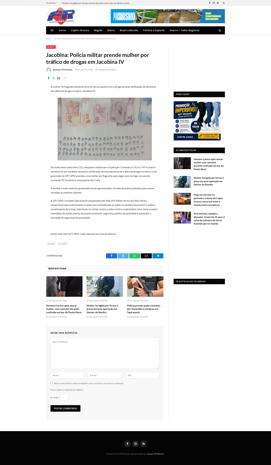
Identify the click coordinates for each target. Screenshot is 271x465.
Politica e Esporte (154, 30)
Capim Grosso (80, 30)
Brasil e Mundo (129, 30)
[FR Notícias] (61, 16)
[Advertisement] (199, 65)
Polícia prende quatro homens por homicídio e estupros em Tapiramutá (143, 309)
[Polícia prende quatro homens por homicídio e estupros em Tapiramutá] (145, 286)
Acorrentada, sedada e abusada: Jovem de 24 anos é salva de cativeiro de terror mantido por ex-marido (209, 218)
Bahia (111, 30)
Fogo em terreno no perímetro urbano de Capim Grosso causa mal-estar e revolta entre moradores (208, 199)
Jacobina (62, 243)
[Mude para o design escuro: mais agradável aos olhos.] (223, 3)
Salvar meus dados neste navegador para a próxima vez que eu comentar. (89, 383)
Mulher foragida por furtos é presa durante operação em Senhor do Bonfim (97, 3)
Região (98, 30)
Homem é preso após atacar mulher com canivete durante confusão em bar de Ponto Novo (64, 309)
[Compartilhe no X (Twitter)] (53, 78)
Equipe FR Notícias (155, 454)
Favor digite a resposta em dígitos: (67, 389)
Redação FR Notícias (62, 69)
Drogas (51, 243)
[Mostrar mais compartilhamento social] (64, 78)
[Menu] (52, 30)
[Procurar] (219, 30)
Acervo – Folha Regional (184, 30)
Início (62, 30)
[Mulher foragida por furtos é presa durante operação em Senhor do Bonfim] (105, 286)
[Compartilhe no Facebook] (48, 78)
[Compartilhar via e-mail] (58, 78)
